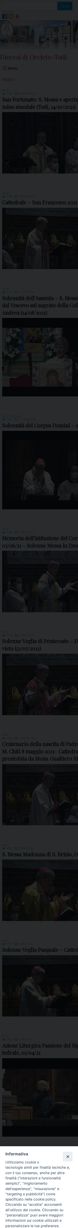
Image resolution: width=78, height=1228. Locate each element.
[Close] (67, 1156)
